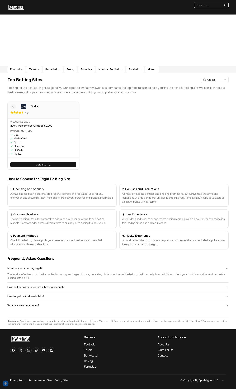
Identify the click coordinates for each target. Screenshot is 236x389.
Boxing (70, 69)
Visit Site (41, 164)
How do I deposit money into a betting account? (35, 287)
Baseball (134, 69)
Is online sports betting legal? (24, 268)
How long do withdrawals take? (25, 296)
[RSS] (51, 350)
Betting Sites (61, 380)
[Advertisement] (118, 40)
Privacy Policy (18, 380)
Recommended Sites (40, 380)
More (151, 69)
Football (15, 69)
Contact (163, 355)
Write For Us (165, 350)
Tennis (32, 69)
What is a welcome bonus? (23, 305)
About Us (163, 344)
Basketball (51, 69)
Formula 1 (86, 69)
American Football (109, 69)
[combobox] (215, 80)
